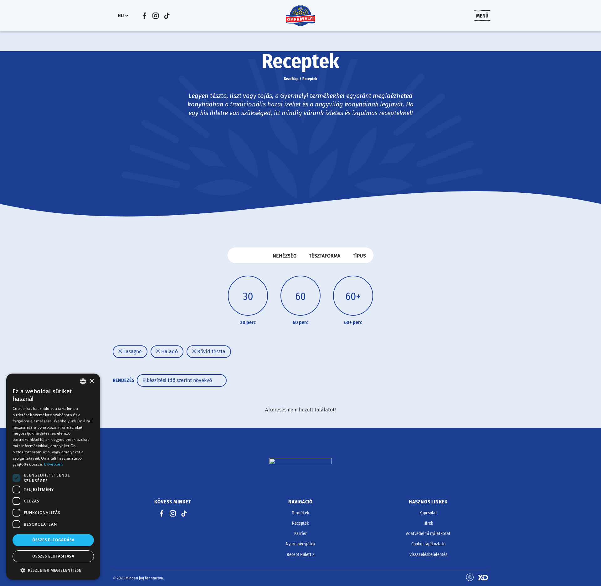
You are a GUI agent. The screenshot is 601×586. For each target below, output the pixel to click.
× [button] (91, 381)
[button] (53, 570)
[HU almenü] (127, 16)
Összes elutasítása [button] (53, 556)
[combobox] (83, 381)
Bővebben (53, 464)
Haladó (169, 351)
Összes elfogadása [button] (53, 540)
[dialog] (53, 477)
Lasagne (132, 351)
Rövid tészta (210, 351)
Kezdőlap (291, 79)
